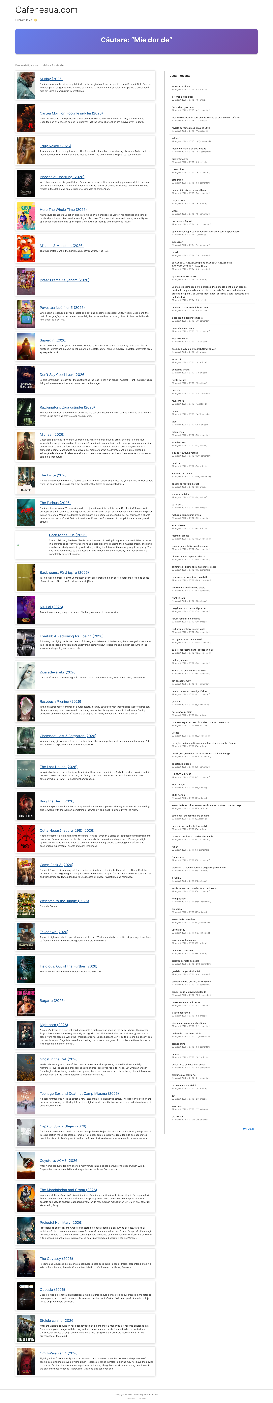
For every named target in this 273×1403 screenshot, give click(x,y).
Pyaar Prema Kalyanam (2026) (64, 280)
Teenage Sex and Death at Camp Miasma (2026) (79, 1093)
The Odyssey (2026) (56, 1259)
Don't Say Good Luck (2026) (63, 375)
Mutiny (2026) (51, 79)
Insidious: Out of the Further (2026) (68, 966)
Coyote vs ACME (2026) (59, 1161)
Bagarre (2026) (52, 1001)
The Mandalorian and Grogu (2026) (68, 1190)
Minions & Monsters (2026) (62, 246)
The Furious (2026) (55, 503)
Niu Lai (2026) (51, 607)
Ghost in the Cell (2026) (59, 1059)
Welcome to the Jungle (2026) (64, 901)
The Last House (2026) (58, 767)
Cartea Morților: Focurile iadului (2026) (71, 113)
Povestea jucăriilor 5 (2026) (62, 308)
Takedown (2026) (54, 932)
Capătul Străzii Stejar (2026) (63, 1126)
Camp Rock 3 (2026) (56, 865)
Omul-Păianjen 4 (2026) (59, 1353)
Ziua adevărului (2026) (58, 672)
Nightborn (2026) (54, 1025)
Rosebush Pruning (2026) (60, 701)
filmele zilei (58, 65)
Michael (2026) (52, 434)
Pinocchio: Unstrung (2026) (62, 177)
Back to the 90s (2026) (68, 535)
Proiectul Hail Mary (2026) (61, 1222)
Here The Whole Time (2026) (63, 210)
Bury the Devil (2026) (57, 801)
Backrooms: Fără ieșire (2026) (64, 572)
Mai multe (248, 1129)
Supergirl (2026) (53, 340)
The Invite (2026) (54, 475)
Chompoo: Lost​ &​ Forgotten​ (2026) (68, 736)
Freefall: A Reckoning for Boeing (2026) (72, 636)
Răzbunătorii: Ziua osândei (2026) (67, 407)
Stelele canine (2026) (57, 1320)
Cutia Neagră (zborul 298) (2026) (67, 830)
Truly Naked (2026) (55, 146)
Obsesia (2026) (52, 1290)
